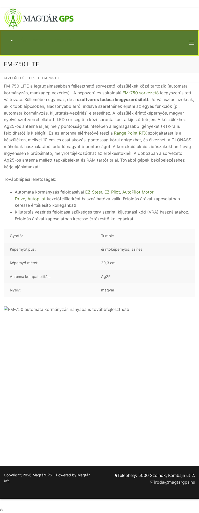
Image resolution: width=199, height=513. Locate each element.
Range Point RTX (130, 133)
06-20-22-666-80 (52, 40)
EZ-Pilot (112, 192)
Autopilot (36, 198)
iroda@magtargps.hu (174, 482)
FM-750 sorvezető (141, 92)
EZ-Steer (93, 192)
